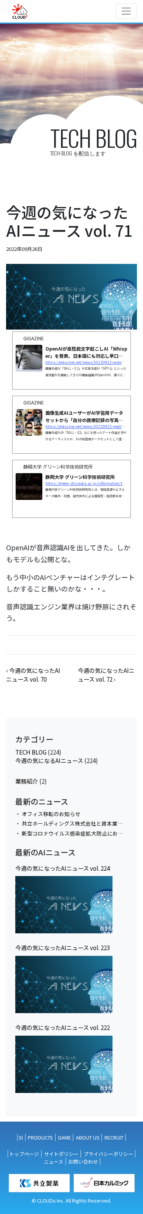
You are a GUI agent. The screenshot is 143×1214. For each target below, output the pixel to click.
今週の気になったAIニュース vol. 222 (62, 1027)
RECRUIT (114, 1137)
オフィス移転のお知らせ (51, 814)
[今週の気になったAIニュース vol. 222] (63, 1064)
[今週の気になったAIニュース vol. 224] (63, 904)
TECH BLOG (31, 752)
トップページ (24, 1153)
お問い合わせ (83, 1161)
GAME (64, 1137)
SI (21, 1137)
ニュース (53, 1161)
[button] (33, 674)
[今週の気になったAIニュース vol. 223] (63, 984)
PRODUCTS (40, 1137)
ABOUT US (88, 1137)
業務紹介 (26, 781)
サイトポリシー (61, 1153)
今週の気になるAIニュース (49, 760)
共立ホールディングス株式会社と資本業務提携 (77, 823)
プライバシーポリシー (108, 1153)
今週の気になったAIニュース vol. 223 (62, 947)
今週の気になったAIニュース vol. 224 (62, 868)
